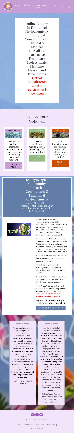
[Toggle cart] (69, 6)
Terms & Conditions (25, 425)
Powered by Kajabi (37, 428)
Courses (45, 5)
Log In (61, 6)
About (17, 5)
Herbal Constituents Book (31, 6)
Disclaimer (39, 425)
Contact (53, 5)
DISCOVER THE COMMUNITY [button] (51, 308)
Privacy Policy (51, 425)
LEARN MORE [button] (14, 166)
